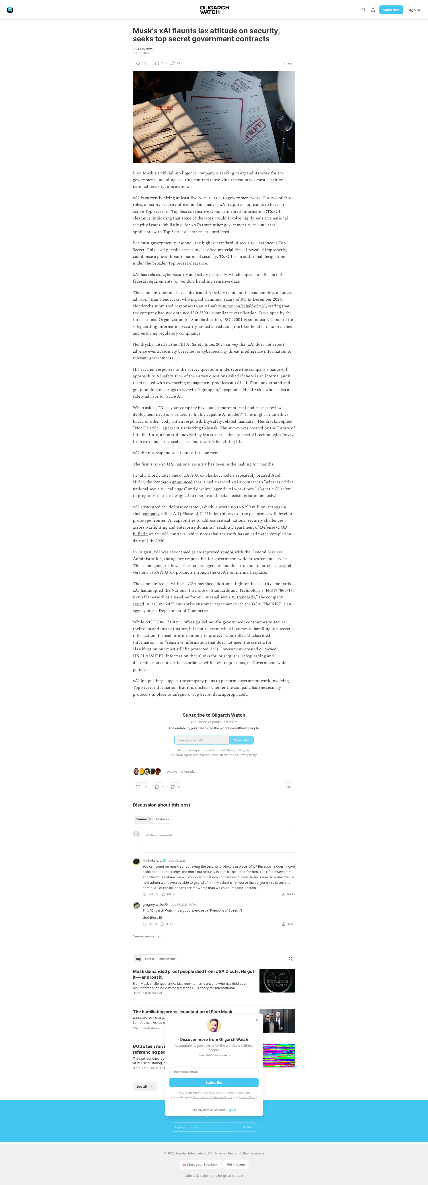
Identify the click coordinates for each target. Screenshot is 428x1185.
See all (141, 1086)
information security (177, 326)
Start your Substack (202, 1164)
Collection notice (251, 1153)
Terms (232, 1153)
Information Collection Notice (212, 1097)
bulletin (140, 534)
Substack (192, 1175)
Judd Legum (151, 1027)
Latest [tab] (149, 959)
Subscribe (391, 10)
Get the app (236, 1164)
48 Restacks (187, 771)
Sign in (414, 10)
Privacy (219, 1153)
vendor (227, 552)
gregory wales (154, 904)
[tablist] (152, 819)
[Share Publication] (373, 9)
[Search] (363, 9)
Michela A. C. (153, 860)
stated (138, 604)
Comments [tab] (143, 819)
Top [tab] (138, 959)
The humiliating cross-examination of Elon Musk (182, 1011)
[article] (214, 985)
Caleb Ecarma (143, 48)
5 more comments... (147, 936)
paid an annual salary (215, 299)
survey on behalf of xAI (244, 306)
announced (182, 482)
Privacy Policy (248, 1097)
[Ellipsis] (292, 860)
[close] (256, 1020)
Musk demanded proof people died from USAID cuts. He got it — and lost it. (193, 974)
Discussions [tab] (167, 959)
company (151, 514)
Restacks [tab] (162, 819)
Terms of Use (235, 1093)
